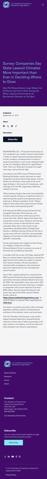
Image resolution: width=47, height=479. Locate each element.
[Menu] (43, 4)
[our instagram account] (20, 456)
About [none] (6, 384)
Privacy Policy (11, 475)
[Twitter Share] (8, 126)
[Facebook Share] (4, 126)
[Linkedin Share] (12, 126)
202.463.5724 (9, 411)
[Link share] (16, 126)
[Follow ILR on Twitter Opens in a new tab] (5, 456)
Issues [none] (6, 380)
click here (7, 302)
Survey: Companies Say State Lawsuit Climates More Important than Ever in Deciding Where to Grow (22, 72)
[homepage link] (17, 4)
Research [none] (8, 376)
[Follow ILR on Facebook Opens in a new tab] (16, 456)
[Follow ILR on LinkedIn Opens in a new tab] (9, 456)
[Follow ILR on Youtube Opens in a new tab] (13, 456)
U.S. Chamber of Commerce (15, 416)
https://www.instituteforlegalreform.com (21, 297)
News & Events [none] (10, 373)
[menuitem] (23, 373)
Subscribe (13, 139)
